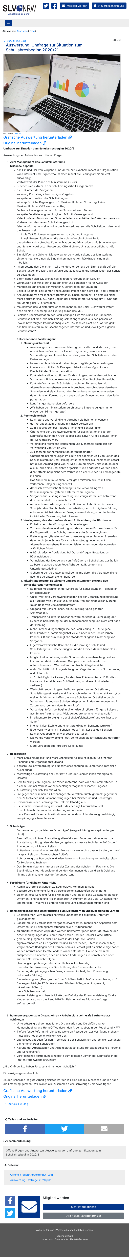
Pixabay (18, 133)
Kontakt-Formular (79, 1239)
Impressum (47, 1239)
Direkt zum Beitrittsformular (83, 1215)
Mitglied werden (76, 5)
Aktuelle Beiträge (45, 1230)
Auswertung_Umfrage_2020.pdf (30, 1180)
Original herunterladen (23, 143)
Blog (32, 31)
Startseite (22, 31)
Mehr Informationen (83, 1207)
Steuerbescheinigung (110, 5)
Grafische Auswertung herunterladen (35, 137)
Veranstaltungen (65, 1230)
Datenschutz (61, 1239)
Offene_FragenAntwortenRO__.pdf (31, 1174)
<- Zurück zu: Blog (15, 40)
